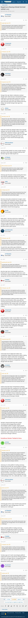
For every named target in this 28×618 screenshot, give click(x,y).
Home (2, 614)
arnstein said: (5, 408)
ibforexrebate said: (6, 165)
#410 (26, 259)
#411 (26, 285)
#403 (26, 79)
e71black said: (5, 190)
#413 (26, 336)
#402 (26, 48)
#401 (26, 20)
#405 (26, 148)
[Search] (26, 1)
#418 (26, 516)
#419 (26, 541)
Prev (9, 599)
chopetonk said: (5, 82)
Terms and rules (10, 612)
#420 (26, 570)
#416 (26, 447)
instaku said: (4, 573)
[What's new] (23, 1)
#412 (26, 315)
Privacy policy (18, 612)
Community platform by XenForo (13, 616)
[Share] (24, 20)
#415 (26, 405)
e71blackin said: (5, 51)
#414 (26, 370)
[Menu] (2, 2)
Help (23, 612)
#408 (26, 216)
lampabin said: (5, 450)
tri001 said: (4, 373)
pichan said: (4, 487)
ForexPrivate (4, 11)
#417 (26, 485)
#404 (26, 113)
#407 (26, 187)
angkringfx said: (5, 23)
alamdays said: (5, 116)
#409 (26, 235)
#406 (26, 162)
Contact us (3, 612)
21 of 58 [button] (14, 599)
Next (19, 599)
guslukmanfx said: (6, 262)
